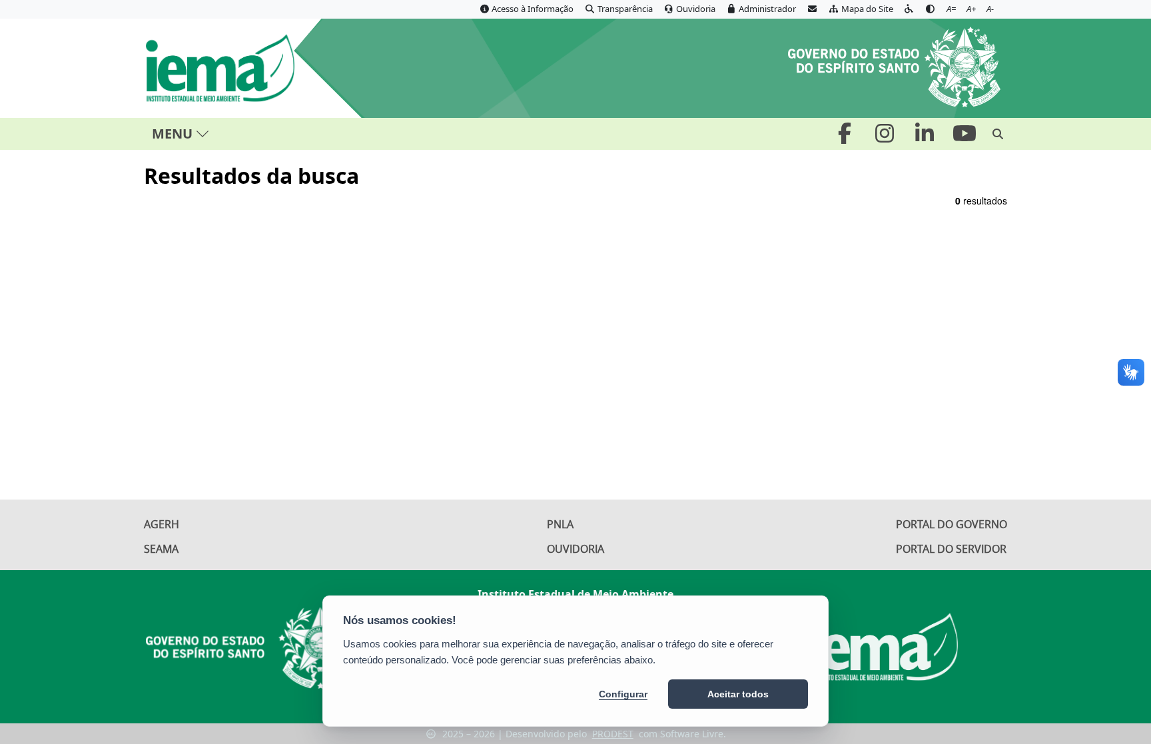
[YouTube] (964, 137)
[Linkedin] (926, 137)
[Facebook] (846, 137)
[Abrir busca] (997, 134)
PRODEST (612, 733)
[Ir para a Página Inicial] (236, 68)
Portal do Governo (951, 524)
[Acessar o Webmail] (812, 9)
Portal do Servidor (951, 549)
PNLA (560, 524)
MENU (172, 134)
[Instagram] (886, 137)
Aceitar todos (738, 694)
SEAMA (161, 549)
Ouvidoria (575, 549)
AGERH (161, 524)
